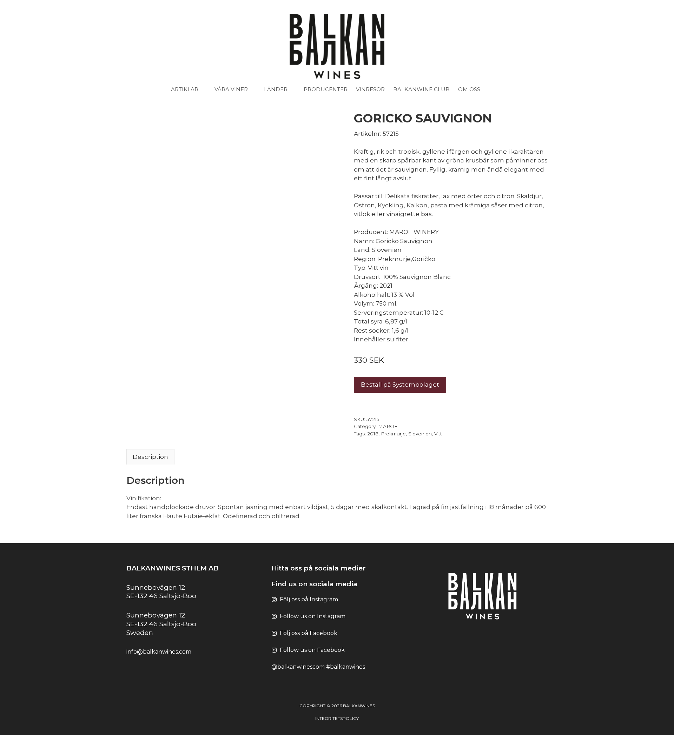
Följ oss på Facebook (308, 633)
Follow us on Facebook (312, 650)
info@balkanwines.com (158, 651)
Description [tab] (150, 456)
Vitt (438, 433)
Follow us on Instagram (312, 616)
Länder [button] (276, 89)
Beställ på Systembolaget (400, 384)
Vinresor (370, 89)
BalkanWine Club (421, 89)
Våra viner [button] (231, 89)
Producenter (326, 89)
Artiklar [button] (184, 89)
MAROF (387, 426)
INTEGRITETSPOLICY (337, 718)
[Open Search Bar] (499, 89)
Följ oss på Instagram (309, 599)
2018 (372, 433)
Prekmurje (393, 433)
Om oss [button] (469, 89)
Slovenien (420, 433)
